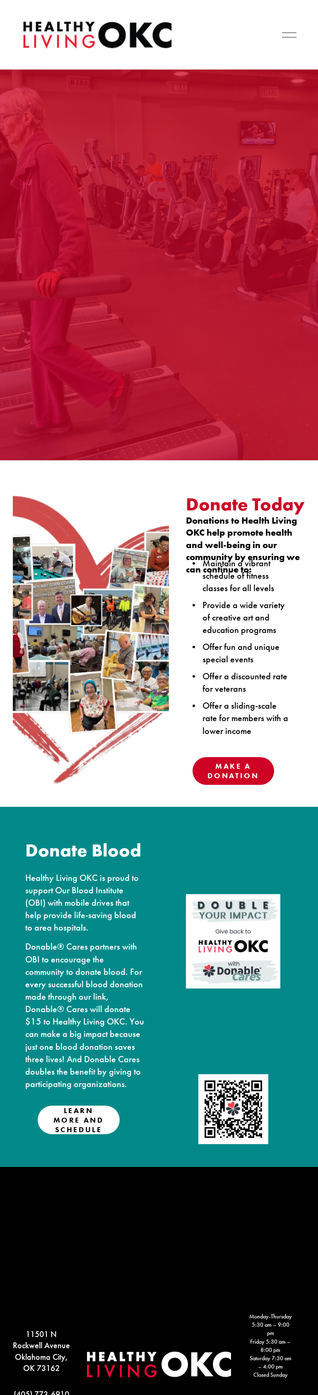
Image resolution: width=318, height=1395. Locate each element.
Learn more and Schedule (78, 1120)
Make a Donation (233, 770)
